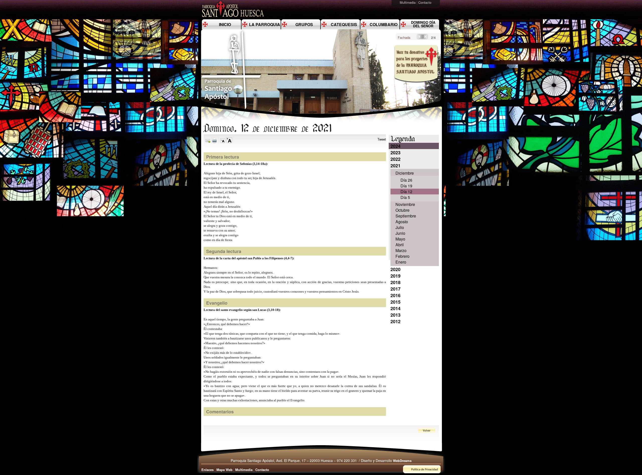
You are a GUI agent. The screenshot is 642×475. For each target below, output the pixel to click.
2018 (395, 282)
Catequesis (344, 24)
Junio (400, 233)
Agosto (401, 221)
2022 (395, 159)
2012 (395, 321)
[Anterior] (419, 38)
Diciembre (404, 173)
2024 (395, 146)
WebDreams (402, 460)
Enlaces (207, 469)
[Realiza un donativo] (415, 86)
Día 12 (406, 191)
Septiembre (405, 216)
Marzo (401, 250)
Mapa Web (224, 469)
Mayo (400, 239)
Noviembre (405, 204)
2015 (395, 302)
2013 (395, 315)
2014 (395, 308)
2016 (395, 295)
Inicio (225, 24)
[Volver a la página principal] (231, 109)
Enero (400, 262)
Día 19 (406, 186)
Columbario (383, 24)
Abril (399, 245)
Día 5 (405, 197)
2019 (395, 276)
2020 (395, 269)
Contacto (425, 2)
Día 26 (406, 180)
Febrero (402, 256)
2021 (395, 165)
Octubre (402, 210)
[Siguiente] (425, 38)
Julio (399, 227)
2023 (395, 152)
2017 (395, 289)
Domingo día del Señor (423, 24)
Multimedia (408, 2)
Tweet (381, 139)
